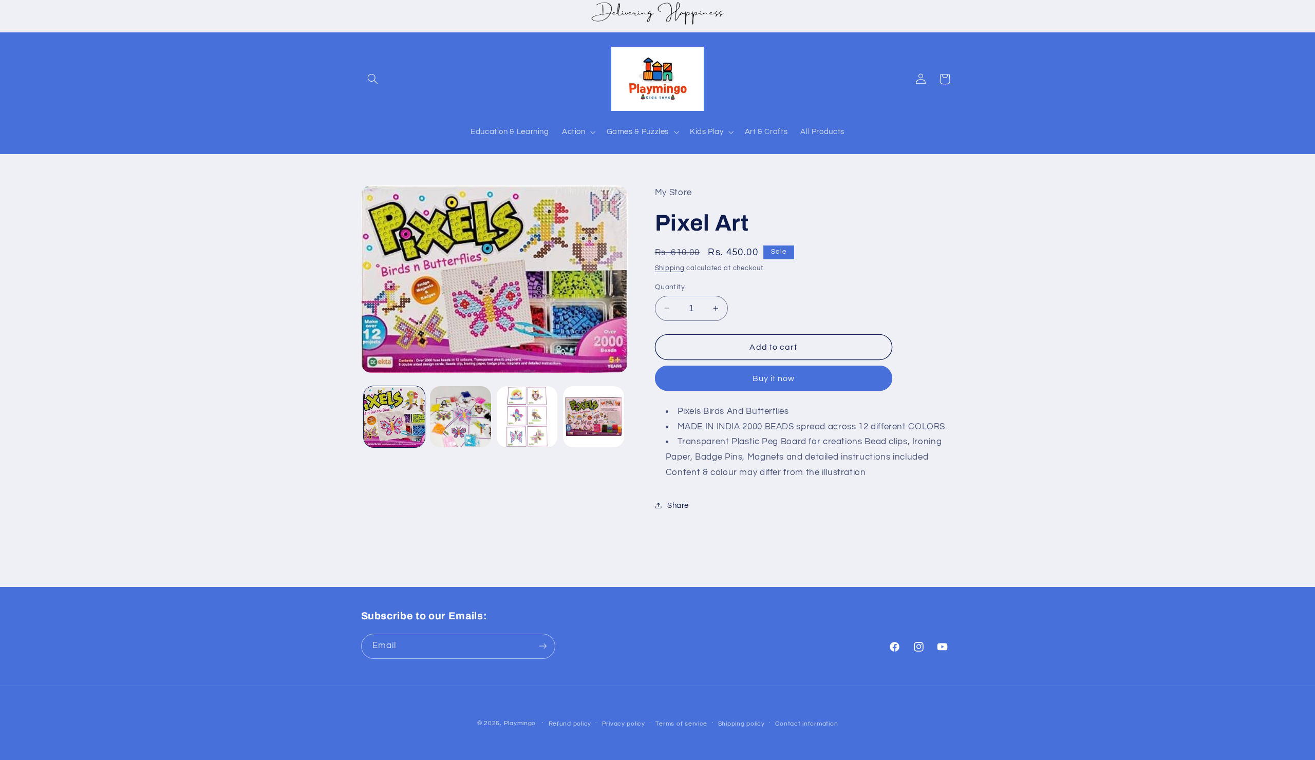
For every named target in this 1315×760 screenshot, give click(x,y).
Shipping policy (741, 724)
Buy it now (774, 378)
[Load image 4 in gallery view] (593, 416)
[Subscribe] (542, 645)
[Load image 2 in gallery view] (460, 416)
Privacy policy (623, 724)
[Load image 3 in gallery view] (527, 416)
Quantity (670, 287)
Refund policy (570, 724)
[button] (373, 79)
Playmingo (520, 723)
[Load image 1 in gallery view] (394, 416)
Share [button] (678, 505)
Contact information (806, 724)
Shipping (670, 268)
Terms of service (681, 724)
